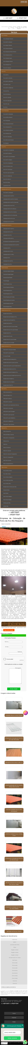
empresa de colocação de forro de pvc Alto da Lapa (14, 859)
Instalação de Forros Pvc (6, 225)
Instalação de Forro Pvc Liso (9, 218)
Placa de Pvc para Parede (8, 352)
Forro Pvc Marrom (7, 179)
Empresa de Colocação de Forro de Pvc (11, 241)
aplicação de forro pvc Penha (14, 931)
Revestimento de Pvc (7, 323)
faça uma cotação (8, 630)
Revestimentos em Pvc (6, 346)
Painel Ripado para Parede (8, 296)
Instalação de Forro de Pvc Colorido (10, 199)
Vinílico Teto (5, 506)
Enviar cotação (13, 689)
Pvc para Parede (6, 356)
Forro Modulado (6, 120)
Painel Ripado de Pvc (7, 290)
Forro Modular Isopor (7, 58)
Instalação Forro (6, 257)
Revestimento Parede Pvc (8, 378)
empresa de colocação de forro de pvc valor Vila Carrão (14, 738)
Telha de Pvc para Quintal (8, 414)
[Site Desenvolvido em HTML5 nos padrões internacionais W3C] (4, 1043)
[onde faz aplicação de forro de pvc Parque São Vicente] (14, 774)
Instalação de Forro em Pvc (9, 205)
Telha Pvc (5, 444)
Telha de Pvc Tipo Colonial (8, 424)
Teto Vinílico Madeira (7, 496)
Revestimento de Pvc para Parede (10, 326)
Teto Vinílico (5, 493)
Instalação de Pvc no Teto (8, 254)
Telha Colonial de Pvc (7, 392)
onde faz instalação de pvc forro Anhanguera (14, 810)
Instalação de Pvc (6, 248)
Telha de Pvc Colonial (7, 401)
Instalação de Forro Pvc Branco (9, 208)
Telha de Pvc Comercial (8, 408)
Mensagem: (18, 668)
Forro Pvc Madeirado (7, 175)
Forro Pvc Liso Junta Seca (8, 172)
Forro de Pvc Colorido (7, 78)
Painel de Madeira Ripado (8, 271)
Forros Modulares (5, 110)
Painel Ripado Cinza (7, 284)
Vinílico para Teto (6, 502)
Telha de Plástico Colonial (8, 434)
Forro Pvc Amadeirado (8, 163)
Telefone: (20, 651)
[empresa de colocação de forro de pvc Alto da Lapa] (14, 847)
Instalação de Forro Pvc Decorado (10, 215)
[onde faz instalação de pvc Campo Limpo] (14, 823)
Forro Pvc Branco (7, 94)
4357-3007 (8, 18)
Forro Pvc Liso (6, 103)
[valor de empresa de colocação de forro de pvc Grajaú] (14, 872)
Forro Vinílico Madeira (7, 477)
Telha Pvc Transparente (8, 457)
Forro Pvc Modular (7, 67)
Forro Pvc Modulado (7, 136)
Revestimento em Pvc (6, 310)
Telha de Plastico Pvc (7, 395)
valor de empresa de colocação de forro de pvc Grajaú (14, 883)
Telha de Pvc (4, 388)
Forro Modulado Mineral (8, 123)
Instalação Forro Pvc (7, 264)
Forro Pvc (4, 71)
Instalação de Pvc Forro (8, 251)
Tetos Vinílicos (4, 467)
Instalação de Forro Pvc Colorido (10, 212)
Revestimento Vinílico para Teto (9, 486)
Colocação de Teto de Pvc (8, 238)
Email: (7, 646)
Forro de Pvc (6, 74)
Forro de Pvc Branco (7, 153)
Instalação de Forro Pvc (6, 189)
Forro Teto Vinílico (7, 473)
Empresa (14, 1017)
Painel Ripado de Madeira (8, 287)
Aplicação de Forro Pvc (8, 231)
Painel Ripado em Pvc (7, 293)
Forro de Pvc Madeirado (8, 87)
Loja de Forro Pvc (6, 185)
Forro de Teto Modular (7, 117)
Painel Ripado (6, 280)
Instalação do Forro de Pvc (8, 221)
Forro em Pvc (6, 91)
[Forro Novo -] (14, 11)
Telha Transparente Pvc (8, 463)
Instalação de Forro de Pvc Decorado (10, 202)
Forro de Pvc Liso (6, 84)
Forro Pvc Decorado (7, 100)
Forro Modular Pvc (7, 64)
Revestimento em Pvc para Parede (10, 329)
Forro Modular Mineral (8, 61)
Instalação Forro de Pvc (8, 260)
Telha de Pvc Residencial (8, 421)
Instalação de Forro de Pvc (8, 195)
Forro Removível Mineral (8, 139)
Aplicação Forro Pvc (7, 235)
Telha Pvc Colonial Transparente (10, 454)
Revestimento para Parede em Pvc (10, 372)
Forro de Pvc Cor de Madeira (9, 156)
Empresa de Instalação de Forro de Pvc (11, 244)
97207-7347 (23, 18)
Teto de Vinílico (6, 490)
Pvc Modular (6, 143)
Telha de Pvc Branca (7, 398)
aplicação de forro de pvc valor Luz (14, 762)
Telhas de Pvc (4, 428)
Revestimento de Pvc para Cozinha (10, 362)
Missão (14, 1021)
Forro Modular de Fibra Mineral (9, 51)
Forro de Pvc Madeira (7, 159)
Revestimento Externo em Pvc (9, 369)
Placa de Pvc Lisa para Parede (9, 349)
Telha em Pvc (6, 441)
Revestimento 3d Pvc (7, 313)
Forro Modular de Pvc (7, 54)
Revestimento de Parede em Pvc (10, 316)
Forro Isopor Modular (7, 45)
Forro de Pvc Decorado (8, 81)
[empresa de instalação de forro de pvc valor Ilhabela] (14, 896)
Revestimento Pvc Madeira (8, 381)
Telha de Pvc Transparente (8, 437)
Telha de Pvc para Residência (9, 417)
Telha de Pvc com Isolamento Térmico (11, 405)
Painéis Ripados (5, 267)
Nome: (7, 641)
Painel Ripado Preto (7, 306)
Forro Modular (4, 35)
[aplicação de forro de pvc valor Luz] (14, 752)
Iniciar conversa (12, 1038)
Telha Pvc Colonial (7, 450)
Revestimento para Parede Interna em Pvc (12, 375)
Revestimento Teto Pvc (8, 385)
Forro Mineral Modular (8, 48)
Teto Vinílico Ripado (7, 499)
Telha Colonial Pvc (7, 431)
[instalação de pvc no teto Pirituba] (14, 704)
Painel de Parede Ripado (8, 274)
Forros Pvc (4, 146)
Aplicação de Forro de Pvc (8, 228)
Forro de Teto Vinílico (7, 470)
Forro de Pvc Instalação (8, 192)
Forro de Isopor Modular (8, 38)
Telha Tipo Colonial (7, 460)
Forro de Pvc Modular (7, 42)
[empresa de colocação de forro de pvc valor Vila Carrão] (14, 727)
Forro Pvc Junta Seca (7, 169)
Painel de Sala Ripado (7, 277)
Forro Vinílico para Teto (8, 480)
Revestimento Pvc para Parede (9, 339)
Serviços (14, 32)
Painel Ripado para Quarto (9, 300)
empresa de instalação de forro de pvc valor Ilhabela (14, 907)
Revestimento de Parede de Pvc (9, 359)
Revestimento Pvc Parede (8, 342)
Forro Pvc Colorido (7, 97)
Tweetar (4, 526)
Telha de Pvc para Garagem (9, 411)
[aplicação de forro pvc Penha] (14, 921)
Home (14, 1013)
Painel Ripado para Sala (8, 303)
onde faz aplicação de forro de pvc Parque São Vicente (14, 786)
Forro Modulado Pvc (7, 127)
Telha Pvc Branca (7, 447)
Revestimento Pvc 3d (7, 336)
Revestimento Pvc (7, 333)
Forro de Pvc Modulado (8, 114)
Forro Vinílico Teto (7, 483)
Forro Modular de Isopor (8, 130)
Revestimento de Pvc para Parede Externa (12, 365)
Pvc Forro (5, 107)
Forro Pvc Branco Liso (7, 166)
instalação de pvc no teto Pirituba (14, 715)
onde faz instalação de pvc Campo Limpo (14, 834)
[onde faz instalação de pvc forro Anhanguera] (14, 799)
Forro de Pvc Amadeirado (8, 150)
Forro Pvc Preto (6, 182)
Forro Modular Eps (7, 133)
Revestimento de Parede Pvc (9, 320)
